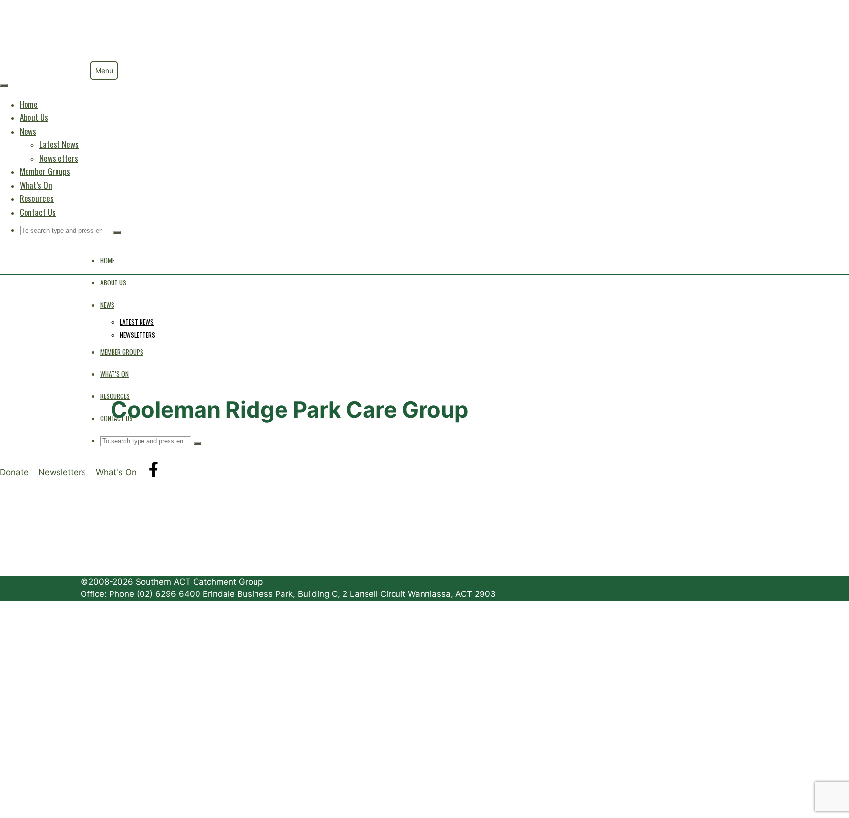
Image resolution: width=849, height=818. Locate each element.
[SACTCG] (117, 57)
